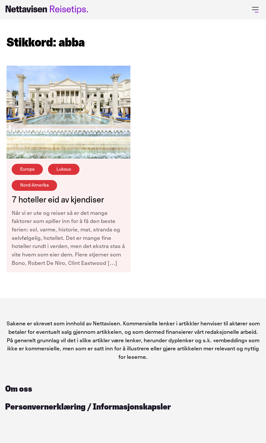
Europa (27, 169)
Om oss (18, 389)
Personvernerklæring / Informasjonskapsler (88, 406)
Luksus (63, 169)
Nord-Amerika (34, 185)
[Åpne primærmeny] (256, 10)
